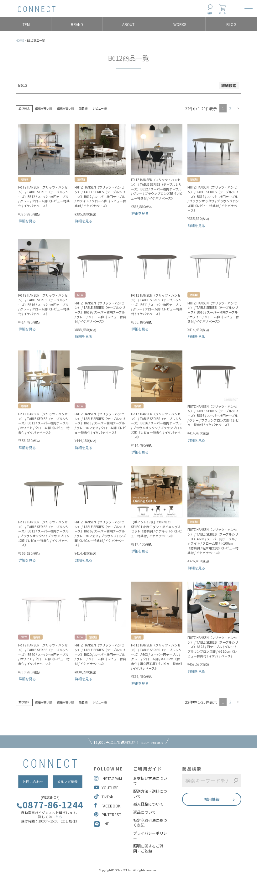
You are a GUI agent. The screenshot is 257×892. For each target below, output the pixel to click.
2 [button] (230, 108)
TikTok (107, 796)
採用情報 (211, 799)
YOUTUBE (110, 787)
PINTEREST (111, 814)
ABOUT (128, 24)
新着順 (83, 108)
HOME (20, 41)
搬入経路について (148, 803)
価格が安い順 (43, 108)
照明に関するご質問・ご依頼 (148, 848)
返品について (144, 812)
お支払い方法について (150, 781)
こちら (57, 816)
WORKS (179, 24)
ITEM (26, 24)
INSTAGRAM (112, 778)
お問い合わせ (33, 781)
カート (222, 13)
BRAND (77, 24)
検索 (209, 13)
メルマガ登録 (67, 781)
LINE (105, 823)
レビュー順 (99, 108)
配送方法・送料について (150, 793)
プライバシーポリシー (150, 835)
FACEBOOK (111, 805)
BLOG (231, 24)
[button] (237, 109)
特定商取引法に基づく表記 (150, 822)
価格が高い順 (65, 108)
